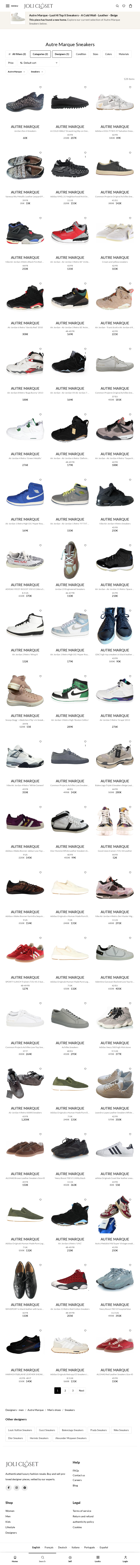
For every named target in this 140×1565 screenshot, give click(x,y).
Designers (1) (62, 54)
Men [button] (8, 1516)
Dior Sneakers (15, 1438)
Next (81, 1390)
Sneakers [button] (35, 71)
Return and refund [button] (83, 1516)
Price (10, 62)
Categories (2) (40, 54)
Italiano (75, 1547)
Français (49, 1547)
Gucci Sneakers (47, 1430)
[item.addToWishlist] (40, 87)
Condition (81, 54)
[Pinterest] (25, 1488)
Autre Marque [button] (15, 71)
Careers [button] (77, 1480)
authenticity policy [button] (83, 1521)
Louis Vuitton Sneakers (20, 1430)
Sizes (95, 54)
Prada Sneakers (98, 1430)
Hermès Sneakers (39, 1438)
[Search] (117, 6)
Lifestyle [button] (10, 1527)
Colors (108, 54)
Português (89, 1547)
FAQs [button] (76, 1470)
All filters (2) (19, 54)
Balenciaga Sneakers (72, 1430)
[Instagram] (16, 1488)
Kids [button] (8, 1521)
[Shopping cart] (130, 6)
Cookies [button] (77, 1527)
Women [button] (9, 1510)
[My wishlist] (124, 6)
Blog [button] (75, 1485)
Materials (124, 54)
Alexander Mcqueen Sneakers (71, 1438)
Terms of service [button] (82, 1510)
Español (104, 1547)
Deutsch (62, 1547)
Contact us (79, 1475)
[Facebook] (8, 1488)
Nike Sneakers (121, 1430)
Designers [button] (11, 1532)
